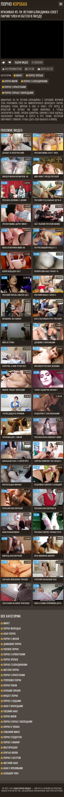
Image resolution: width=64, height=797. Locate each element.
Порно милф (11, 81)
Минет (18, 75)
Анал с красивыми (13, 768)
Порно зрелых (35, 75)
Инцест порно (10, 695)
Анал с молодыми (13, 706)
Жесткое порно (11, 670)
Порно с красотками (15, 87)
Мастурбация (10, 747)
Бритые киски (10, 752)
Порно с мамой (11, 742)
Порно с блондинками (35, 81)
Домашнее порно (12, 644)
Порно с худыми (12, 701)
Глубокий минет (11, 732)
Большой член (10, 773)
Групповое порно (12, 680)
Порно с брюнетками (14, 654)
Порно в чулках (11, 727)
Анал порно (9, 633)
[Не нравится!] (10, 62)
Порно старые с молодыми (18, 92)
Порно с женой (11, 639)
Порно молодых (12, 628)
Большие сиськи (12, 690)
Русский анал (10, 711)
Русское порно (11, 649)
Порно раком (10, 685)
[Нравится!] (3, 62)
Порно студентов (12, 737)
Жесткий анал (10, 763)
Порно (14, 4)
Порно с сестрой (12, 758)
